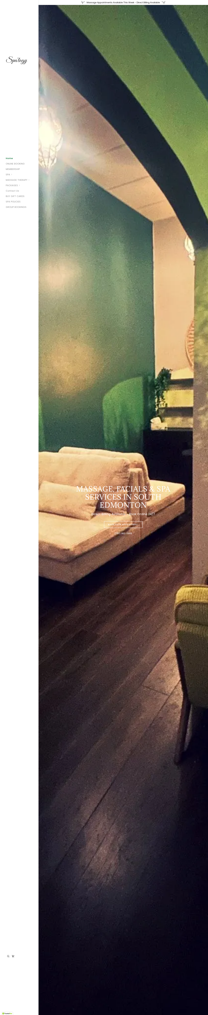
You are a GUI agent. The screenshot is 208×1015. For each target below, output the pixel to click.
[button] (22, 174)
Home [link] (9, 158)
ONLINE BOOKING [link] (15, 163)
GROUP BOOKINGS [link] (16, 207)
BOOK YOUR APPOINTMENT (123, 524)
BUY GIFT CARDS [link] (15, 196)
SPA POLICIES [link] (13, 201)
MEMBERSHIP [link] (13, 169)
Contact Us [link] (12, 190)
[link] (19, 61)
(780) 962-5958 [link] (123, 533)
